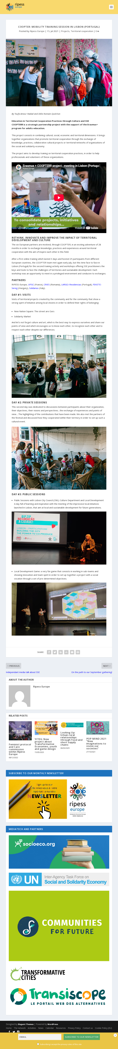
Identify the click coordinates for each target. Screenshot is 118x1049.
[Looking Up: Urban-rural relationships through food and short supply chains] (71, 724)
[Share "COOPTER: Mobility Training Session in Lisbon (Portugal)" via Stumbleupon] (66, 652)
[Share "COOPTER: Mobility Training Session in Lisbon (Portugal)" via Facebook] (49, 652)
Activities (32, 1028)
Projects (65, 31)
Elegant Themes (26, 1024)
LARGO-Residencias (71, 284)
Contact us (88, 1028)
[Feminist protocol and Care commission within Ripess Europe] (20, 730)
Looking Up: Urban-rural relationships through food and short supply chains (71, 738)
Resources (61, 1028)
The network (20, 1028)
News (40, 1028)
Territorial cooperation (82, 31)
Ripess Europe (37, 31)
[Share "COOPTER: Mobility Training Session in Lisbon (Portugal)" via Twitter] (55, 652)
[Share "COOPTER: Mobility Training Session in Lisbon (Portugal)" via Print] (78, 652)
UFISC (31, 284)
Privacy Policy (74, 1028)
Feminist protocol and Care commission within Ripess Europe (20, 749)
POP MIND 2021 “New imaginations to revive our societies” (96, 743)
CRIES (47, 284)
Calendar (50, 1028)
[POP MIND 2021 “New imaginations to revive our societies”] (97, 728)
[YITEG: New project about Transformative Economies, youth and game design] (46, 728)
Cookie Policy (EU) (103, 1028)
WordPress (52, 1024)
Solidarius (34, 288)
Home (9, 1028)
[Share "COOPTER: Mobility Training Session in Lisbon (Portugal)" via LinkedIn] (60, 652)
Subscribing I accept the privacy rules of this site (61, 1044)
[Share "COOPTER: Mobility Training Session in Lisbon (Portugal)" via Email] (72, 652)
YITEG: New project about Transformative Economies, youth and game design (46, 743)
